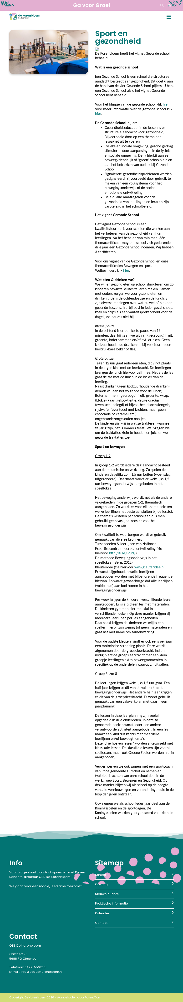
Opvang (101, 884)
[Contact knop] (169, 5)
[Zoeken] (161, 5)
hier (165, 104)
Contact (101, 922)
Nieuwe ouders (107, 894)
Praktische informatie (111, 903)
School (100, 874)
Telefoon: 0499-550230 (27, 967)
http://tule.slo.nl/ (122, 553)
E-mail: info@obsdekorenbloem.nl (35, 971)
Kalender (102, 913)
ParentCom (93, 997)
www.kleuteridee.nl (149, 567)
